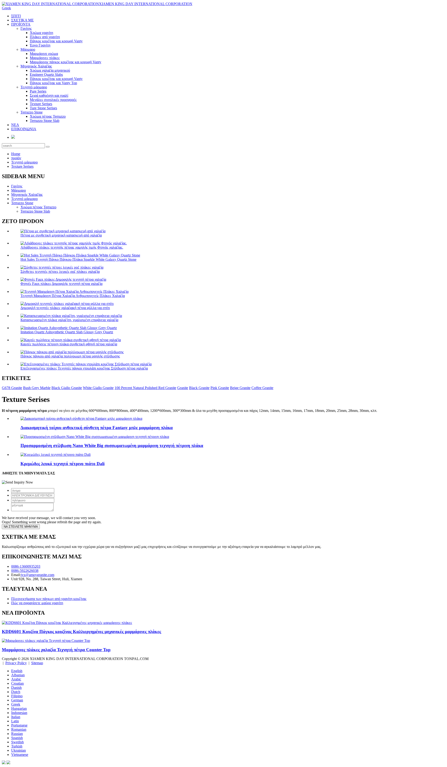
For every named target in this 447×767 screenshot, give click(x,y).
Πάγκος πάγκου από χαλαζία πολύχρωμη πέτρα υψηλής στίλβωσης (70, 356)
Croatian (17, 683)
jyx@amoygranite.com (37, 575)
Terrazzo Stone (31, 112)
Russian (17, 734)
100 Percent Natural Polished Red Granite (145, 388)
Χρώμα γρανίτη (41, 33)
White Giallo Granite (98, 388)
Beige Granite (240, 388)
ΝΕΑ (15, 125)
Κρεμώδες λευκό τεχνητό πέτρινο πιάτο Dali (62, 463)
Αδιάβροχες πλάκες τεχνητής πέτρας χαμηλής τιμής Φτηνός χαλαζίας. (71, 247)
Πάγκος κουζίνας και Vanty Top (53, 83)
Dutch (15, 692)
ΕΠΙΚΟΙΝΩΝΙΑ (23, 129)
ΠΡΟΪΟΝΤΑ (20, 24)
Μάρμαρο (27, 49)
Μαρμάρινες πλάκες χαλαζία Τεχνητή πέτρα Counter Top (56, 649)
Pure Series (38, 91)
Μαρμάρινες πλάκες (45, 58)
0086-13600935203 (25, 566)
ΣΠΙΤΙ (16, 16)
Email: (16, 575)
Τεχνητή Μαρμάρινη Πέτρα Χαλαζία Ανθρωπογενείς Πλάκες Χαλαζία (72, 296)
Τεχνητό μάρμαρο (33, 87)
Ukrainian (18, 750)
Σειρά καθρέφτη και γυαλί (49, 95)
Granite (182, 388)
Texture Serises (41, 104)
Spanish (17, 738)
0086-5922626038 (24, 571)
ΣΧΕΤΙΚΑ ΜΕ (22, 20)
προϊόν (16, 158)
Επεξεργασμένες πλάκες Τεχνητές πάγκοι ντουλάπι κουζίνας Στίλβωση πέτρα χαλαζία (84, 368)
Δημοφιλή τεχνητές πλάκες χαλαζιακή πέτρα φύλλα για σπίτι (65, 308)
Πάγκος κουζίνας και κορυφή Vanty (56, 41)
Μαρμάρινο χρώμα (44, 54)
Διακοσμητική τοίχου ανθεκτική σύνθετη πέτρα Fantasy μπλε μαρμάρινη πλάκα (96, 427)
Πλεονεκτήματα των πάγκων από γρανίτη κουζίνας (48, 599)
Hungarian (19, 708)
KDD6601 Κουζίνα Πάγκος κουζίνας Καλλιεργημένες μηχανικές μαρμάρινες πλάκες (81, 631)
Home (15, 154)
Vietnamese (19, 755)
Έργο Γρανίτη (40, 45)
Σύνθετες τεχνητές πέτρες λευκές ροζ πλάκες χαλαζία (60, 271)
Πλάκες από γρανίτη (45, 37)
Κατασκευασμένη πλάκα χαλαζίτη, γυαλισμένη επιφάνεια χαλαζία (69, 320)
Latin (15, 721)
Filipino (17, 696)
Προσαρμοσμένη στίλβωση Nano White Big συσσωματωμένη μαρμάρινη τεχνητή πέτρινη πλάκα (111, 445)
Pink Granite (219, 388)
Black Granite (199, 388)
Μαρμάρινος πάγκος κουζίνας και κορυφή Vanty (65, 62)
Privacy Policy (16, 663)
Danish (16, 688)
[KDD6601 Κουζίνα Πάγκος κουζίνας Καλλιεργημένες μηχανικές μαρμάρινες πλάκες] (67, 623)
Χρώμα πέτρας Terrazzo (48, 116)
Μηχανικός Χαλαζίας (36, 66)
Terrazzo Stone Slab (44, 121)
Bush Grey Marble (37, 388)
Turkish (16, 746)
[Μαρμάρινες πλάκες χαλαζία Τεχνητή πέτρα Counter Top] (46, 641)
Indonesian (19, 713)
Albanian (18, 675)
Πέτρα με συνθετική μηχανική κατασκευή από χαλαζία (61, 235)
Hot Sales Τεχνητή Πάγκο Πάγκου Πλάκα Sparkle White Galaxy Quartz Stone (78, 259)
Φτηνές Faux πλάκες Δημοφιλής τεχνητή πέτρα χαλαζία (61, 284)
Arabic (16, 679)
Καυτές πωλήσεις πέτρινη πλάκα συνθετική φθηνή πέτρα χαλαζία (68, 344)
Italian (15, 717)
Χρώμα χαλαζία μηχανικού (50, 70)
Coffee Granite (262, 388)
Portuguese (19, 725)
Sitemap (37, 663)
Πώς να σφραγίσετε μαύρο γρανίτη (37, 603)
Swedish (17, 742)
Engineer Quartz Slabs (46, 75)
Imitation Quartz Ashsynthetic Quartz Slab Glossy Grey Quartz (66, 332)
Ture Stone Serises (43, 108)
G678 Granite (12, 388)
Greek (15, 704)
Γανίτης (26, 28)
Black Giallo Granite (66, 388)
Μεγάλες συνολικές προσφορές (53, 100)
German (17, 700)
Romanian (18, 729)
